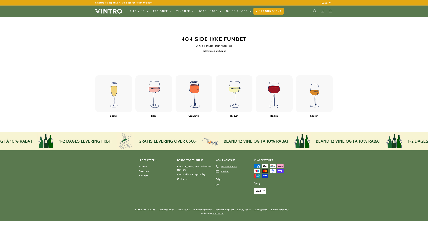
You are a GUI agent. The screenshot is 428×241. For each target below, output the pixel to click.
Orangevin (144, 171)
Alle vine (138, 11)
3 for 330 (143, 175)
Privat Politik (184, 209)
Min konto (182, 179)
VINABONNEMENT (269, 11)
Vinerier (183, 11)
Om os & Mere (237, 11)
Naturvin (143, 166)
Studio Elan (218, 213)
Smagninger (208, 11)
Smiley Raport (244, 209)
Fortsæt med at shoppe (214, 50)
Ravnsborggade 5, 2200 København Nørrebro (194, 168)
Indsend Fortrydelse (280, 209)
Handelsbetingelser (225, 209)
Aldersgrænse (260, 209)
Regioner (161, 11)
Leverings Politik (166, 209)
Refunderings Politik (202, 209)
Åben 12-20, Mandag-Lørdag (191, 174)
